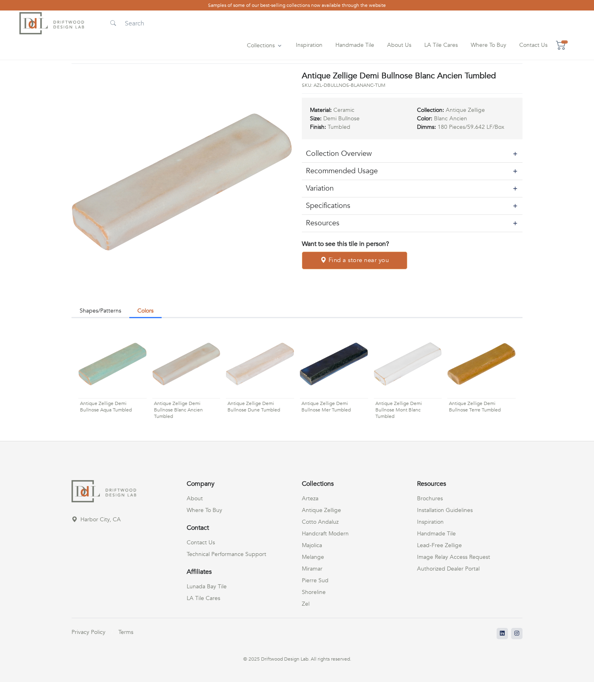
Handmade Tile (354, 45)
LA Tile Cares (441, 45)
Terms (125, 632)
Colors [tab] (145, 311)
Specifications (328, 206)
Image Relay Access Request (453, 557)
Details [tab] (178, 311)
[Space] (104, 491)
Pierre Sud (315, 580)
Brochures (430, 498)
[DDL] (51, 23)
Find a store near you (357, 260)
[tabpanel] (297, 375)
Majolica (312, 545)
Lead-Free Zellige (439, 545)
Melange (313, 557)
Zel (306, 604)
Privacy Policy (88, 632)
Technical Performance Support (226, 554)
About (195, 498)
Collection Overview (339, 154)
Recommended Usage (342, 171)
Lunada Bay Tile (207, 586)
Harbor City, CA (100, 519)
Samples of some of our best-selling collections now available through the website (297, 5)
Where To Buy (488, 45)
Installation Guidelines (445, 510)
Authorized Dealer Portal (448, 569)
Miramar (312, 569)
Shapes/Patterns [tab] (100, 311)
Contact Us (533, 45)
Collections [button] (261, 45)
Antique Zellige (321, 510)
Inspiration (309, 45)
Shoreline (314, 592)
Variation (320, 188)
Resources (322, 223)
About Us (399, 45)
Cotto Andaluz (320, 522)
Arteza (310, 498)
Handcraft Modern (325, 533)
